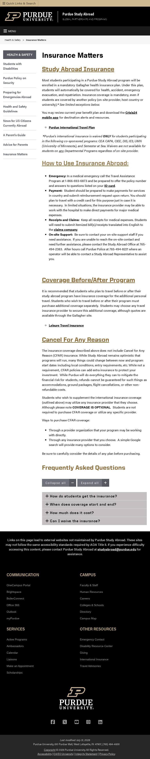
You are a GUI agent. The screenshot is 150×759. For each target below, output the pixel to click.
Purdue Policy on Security (14, 80)
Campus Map (88, 618)
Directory (85, 611)
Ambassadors (15, 646)
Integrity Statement (86, 754)
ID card (109, 185)
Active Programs (17, 639)
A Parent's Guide (14, 135)
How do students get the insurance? (83, 496)
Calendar (12, 652)
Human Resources (91, 591)
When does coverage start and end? (82, 504)
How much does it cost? (71, 512)
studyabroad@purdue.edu (116, 549)
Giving (84, 652)
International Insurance (94, 659)
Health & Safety (13, 40)
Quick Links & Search (20, 3)
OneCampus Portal (18, 585)
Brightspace (14, 591)
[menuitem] (19, 54)
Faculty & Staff (89, 585)
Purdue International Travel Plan (72, 127)
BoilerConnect (15, 598)
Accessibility (45, 754)
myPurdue (13, 618)
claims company (65, 229)
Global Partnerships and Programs (84, 19)
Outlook (11, 611)
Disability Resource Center (96, 646)
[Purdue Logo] (29, 16)
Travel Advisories (90, 666)
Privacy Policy (107, 754)
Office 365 (13, 605)
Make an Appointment (20, 666)
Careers (85, 598)
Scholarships (14, 672)
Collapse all (56, 483)
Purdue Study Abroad (78, 14)
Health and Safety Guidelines (15, 108)
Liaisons (12, 659)
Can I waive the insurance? (74, 521)
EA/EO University (63, 754)
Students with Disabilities (12, 66)
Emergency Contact (92, 639)
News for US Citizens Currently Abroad (17, 123)
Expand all (90, 483)
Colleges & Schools (92, 605)
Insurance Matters (15, 154)
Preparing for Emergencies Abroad (17, 94)
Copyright (49, 750)
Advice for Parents (15, 144)
